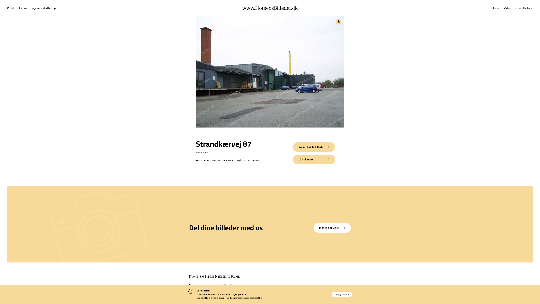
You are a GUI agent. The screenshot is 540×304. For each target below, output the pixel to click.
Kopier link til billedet (311, 147)
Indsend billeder (524, 8)
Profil (10, 8)
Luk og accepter (341, 294)
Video (507, 8)
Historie (22, 8)
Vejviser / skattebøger (45, 8)
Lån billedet (306, 159)
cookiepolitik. (256, 298)
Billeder (495, 8)
